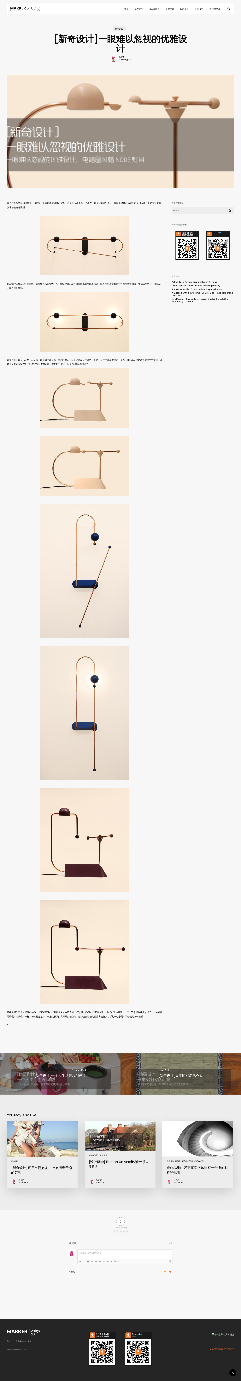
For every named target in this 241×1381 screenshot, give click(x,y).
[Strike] (92, 1261)
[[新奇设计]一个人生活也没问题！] (60, 1074)
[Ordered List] (96, 1261)
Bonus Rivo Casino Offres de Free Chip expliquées (197, 289)
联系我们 (19, 1341)
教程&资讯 (119, 28)
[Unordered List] (100, 1261)
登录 (170, 1243)
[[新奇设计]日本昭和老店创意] (180, 1074)
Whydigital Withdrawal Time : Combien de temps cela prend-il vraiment (203, 294)
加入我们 (28, 1341)
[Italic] (84, 1261)
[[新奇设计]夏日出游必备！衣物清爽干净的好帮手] (42, 1154)
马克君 (122, 57)
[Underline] (88, 1261)
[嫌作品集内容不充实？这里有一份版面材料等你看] (197, 1154)
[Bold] (80, 1261)
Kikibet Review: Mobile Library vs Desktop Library (196, 285)
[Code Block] (107, 1261)
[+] (118, 1261)
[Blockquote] (104, 1261)
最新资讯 (103, 1155)
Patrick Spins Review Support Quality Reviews (194, 282)
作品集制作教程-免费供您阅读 (180, 1161)
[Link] (111, 1261)
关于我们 (10, 1341)
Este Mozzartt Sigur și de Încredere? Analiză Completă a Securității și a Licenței (200, 300)
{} (115, 1261)
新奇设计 (15, 1161)
